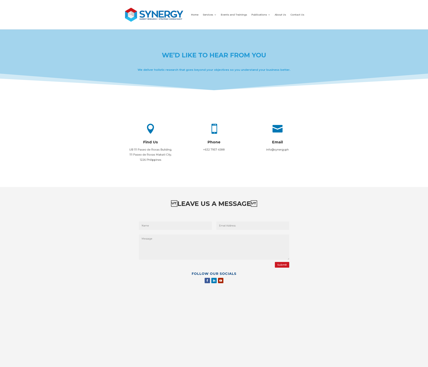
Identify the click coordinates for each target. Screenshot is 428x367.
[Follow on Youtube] (220, 280)
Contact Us (297, 15)
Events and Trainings (234, 15)
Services (208, 15)
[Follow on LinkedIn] (214, 280)
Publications (259, 15)
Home (194, 15)
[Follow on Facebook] (207, 280)
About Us (280, 15)
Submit (282, 264)
